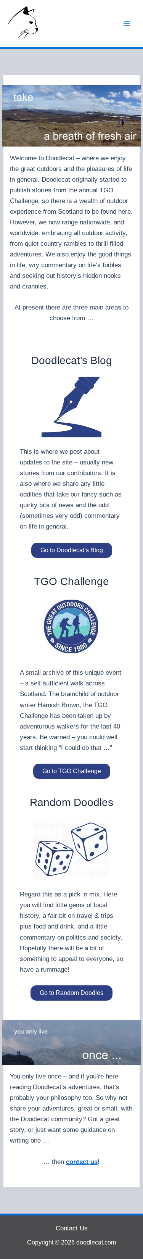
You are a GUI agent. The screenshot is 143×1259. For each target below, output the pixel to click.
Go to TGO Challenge (71, 771)
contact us (82, 1162)
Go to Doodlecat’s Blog (71, 550)
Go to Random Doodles (71, 993)
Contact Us (72, 1228)
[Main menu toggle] (127, 23)
